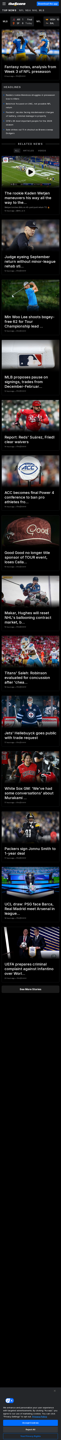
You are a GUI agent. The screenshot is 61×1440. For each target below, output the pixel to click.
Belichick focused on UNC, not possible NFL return (28, 105)
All (17, 150)
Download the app (48, 3)
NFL (21, 10)
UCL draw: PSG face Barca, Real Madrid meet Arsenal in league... (30, 909)
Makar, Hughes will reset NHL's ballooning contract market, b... (28, 617)
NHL (35, 10)
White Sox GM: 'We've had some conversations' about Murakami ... (29, 793)
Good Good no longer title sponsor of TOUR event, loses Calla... (27, 557)
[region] (30, 1413)
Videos (42, 150)
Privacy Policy (39, 1416)
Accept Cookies (30, 1423)
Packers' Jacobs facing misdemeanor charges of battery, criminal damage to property (30, 114)
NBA (28, 10)
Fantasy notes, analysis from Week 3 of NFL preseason (30, 69)
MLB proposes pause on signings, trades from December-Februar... (26, 382)
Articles (28, 150)
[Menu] (4, 3)
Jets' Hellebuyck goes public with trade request (30, 735)
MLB (42, 10)
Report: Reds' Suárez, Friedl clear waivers (29, 439)
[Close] (55, 1391)
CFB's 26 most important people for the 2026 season (29, 123)
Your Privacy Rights (30, 1436)
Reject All (30, 1429)
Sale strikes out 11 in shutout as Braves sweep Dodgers (29, 131)
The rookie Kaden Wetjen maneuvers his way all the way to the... (28, 198)
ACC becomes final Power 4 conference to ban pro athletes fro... (29, 497)
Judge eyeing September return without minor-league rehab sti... (30, 261)
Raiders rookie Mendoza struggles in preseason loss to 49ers (30, 97)
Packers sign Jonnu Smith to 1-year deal (30, 851)
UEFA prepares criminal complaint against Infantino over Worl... (29, 969)
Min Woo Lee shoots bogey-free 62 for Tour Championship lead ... (30, 321)
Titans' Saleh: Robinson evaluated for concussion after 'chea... (27, 678)
